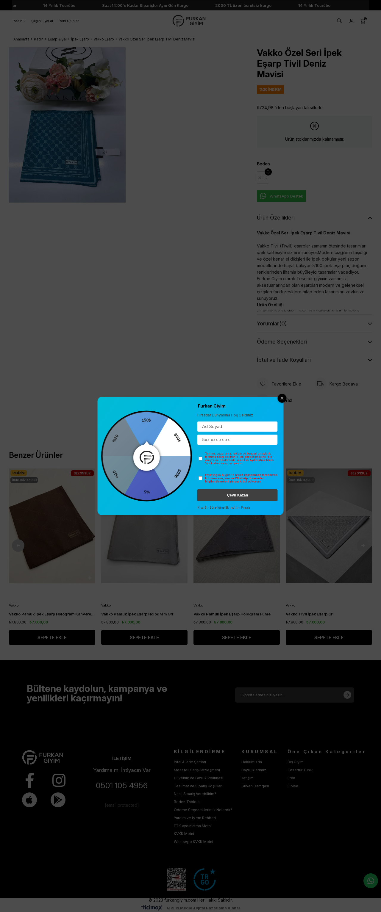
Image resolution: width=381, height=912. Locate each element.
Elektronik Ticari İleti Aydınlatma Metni (247, 460)
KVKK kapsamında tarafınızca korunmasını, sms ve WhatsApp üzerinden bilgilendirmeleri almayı (241, 478)
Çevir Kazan (237, 495)
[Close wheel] (282, 398)
